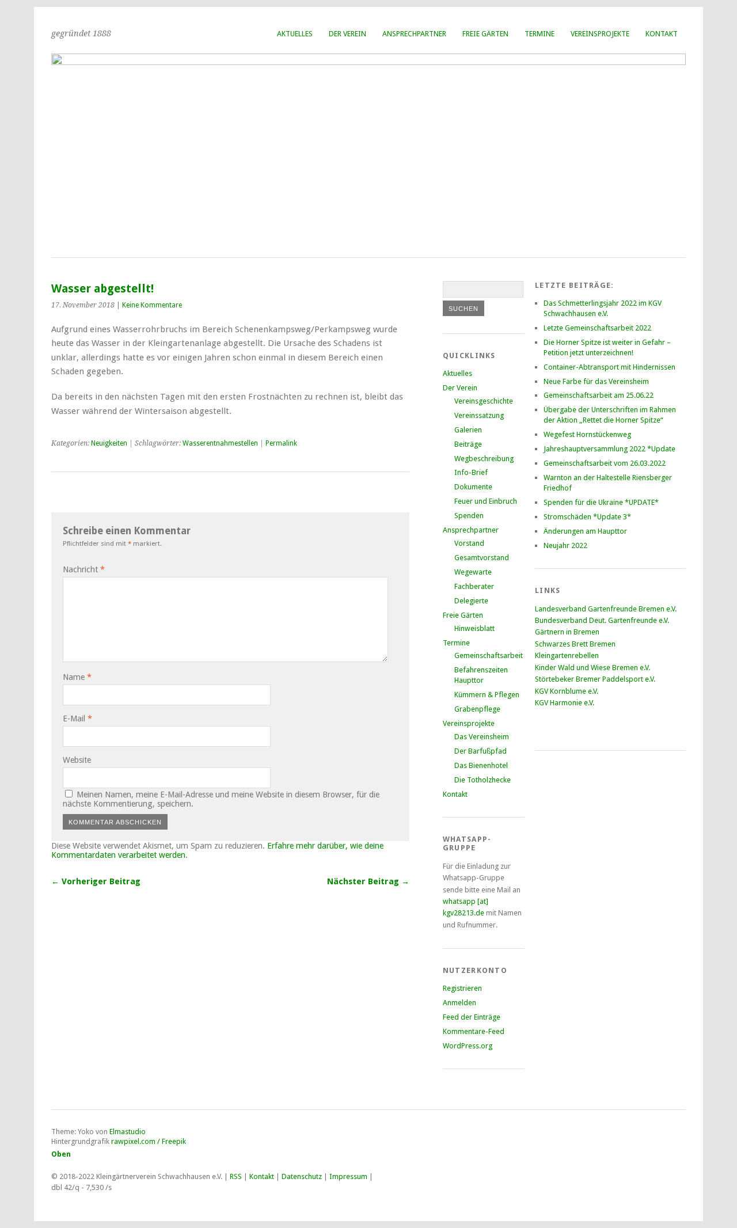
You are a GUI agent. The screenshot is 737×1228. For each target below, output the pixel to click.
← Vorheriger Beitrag (95, 881)
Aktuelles (295, 33)
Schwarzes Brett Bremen (575, 644)
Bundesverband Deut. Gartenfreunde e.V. (602, 620)
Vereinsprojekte (600, 33)
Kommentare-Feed (473, 1031)
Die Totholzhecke (482, 779)
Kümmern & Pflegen (486, 694)
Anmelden (459, 1002)
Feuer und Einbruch (485, 501)
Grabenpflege (477, 709)
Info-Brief (471, 472)
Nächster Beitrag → (368, 881)
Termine (539, 33)
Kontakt (661, 33)
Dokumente (473, 486)
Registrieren (462, 988)
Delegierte (471, 600)
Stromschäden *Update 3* (587, 516)
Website (77, 760)
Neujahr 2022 (565, 545)
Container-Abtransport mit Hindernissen (609, 367)
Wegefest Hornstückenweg (587, 434)
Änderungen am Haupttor (585, 531)
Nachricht (84, 569)
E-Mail (77, 718)
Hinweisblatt (474, 628)
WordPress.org (467, 1045)
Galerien (468, 429)
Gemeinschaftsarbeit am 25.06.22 (599, 395)
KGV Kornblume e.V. (566, 691)
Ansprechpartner (414, 33)
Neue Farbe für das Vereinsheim (596, 381)
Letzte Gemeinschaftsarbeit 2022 (597, 328)
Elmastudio (127, 1131)
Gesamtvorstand (481, 557)
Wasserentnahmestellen (220, 443)
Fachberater (474, 586)
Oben (61, 1154)
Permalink (281, 443)
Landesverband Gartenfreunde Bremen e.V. (606, 609)
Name (77, 677)
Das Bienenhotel (481, 765)
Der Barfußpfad (480, 751)
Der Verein (347, 33)
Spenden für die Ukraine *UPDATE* (601, 502)
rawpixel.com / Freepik (148, 1141)
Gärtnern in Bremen (567, 632)
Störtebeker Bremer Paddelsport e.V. (595, 679)
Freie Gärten (485, 33)
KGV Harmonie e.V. (565, 702)
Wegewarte (473, 572)
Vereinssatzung (479, 415)
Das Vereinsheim (481, 736)
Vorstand (469, 543)
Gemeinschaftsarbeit (488, 655)
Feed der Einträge (471, 1017)
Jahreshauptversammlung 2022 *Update (609, 448)
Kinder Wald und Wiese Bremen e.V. (592, 667)
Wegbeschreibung (484, 458)
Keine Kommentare (152, 305)
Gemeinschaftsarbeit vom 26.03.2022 (605, 463)
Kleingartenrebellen (567, 655)
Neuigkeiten (109, 443)
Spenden (469, 515)
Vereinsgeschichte (483, 401)
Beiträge (468, 444)
